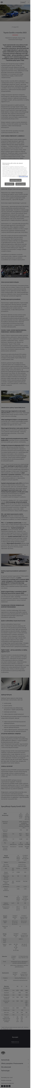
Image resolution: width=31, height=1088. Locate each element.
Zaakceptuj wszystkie (20, 184)
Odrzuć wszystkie (9, 184)
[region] (15, 173)
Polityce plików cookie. (23, 176)
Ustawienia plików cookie (15, 180)
